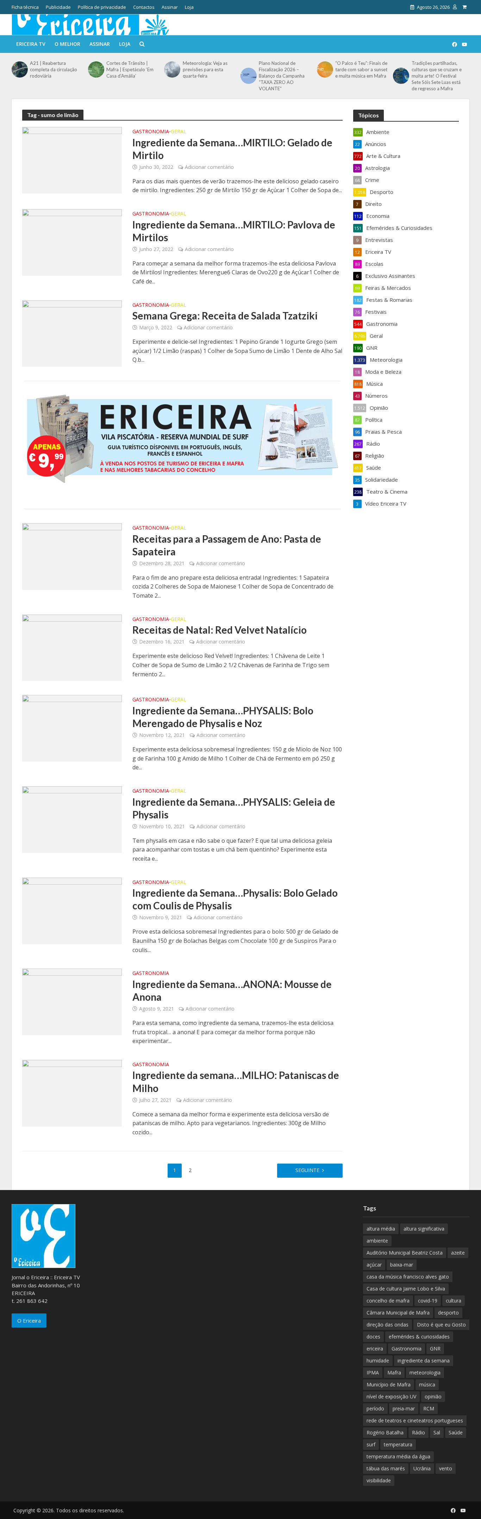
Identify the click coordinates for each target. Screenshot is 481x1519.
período (375, 1408)
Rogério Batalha (385, 1432)
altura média (381, 1228)
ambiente (377, 1240)
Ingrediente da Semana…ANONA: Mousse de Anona (232, 990)
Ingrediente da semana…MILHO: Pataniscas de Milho (235, 1081)
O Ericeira (29, 1320)
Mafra (394, 1372)
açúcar (374, 1264)
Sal (436, 1432)
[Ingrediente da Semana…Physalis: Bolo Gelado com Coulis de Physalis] (72, 910)
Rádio (418, 1432)
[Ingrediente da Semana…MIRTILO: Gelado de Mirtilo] (72, 160)
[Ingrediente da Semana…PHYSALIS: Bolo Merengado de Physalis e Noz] (72, 728)
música (427, 1384)
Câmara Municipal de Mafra (398, 1312)
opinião (433, 1396)
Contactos (144, 7)
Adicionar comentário (209, 167)
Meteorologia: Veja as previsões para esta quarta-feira (205, 69)
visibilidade (379, 1480)
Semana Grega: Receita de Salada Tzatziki (225, 316)
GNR (435, 1348)
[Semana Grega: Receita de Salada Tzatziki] (72, 333)
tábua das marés (386, 1468)
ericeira (375, 1348)
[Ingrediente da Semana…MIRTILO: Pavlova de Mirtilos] (72, 242)
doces (373, 1336)
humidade (378, 1360)
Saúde (456, 1432)
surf (371, 1444)
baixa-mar (401, 1264)
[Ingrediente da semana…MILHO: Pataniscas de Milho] (72, 1093)
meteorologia (425, 1372)
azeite (458, 1252)
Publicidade (58, 7)
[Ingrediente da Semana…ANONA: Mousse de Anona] (72, 1001)
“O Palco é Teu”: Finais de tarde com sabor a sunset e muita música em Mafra (361, 69)
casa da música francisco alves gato (408, 1276)
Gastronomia (150, 132)
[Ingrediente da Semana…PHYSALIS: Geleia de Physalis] (72, 819)
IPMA (373, 1372)
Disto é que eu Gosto (441, 1324)
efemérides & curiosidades (419, 1336)
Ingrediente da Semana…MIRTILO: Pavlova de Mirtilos (233, 231)
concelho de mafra (388, 1300)
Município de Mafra (389, 1384)
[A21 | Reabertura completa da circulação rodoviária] (19, 69)
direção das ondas (387, 1324)
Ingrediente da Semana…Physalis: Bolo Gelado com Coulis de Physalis (235, 899)
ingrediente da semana (424, 1360)
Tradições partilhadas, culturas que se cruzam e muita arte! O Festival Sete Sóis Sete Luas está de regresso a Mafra (437, 75)
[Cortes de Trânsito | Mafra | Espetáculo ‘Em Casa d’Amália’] (95, 69)
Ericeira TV (30, 44)
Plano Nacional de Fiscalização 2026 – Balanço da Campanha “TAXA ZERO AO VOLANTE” (282, 75)
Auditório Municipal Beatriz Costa (405, 1252)
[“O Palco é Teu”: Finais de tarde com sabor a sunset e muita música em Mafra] (324, 69)
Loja (189, 7)
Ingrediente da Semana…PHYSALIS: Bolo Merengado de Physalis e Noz (222, 716)
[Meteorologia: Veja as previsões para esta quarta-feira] (171, 69)
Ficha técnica (25, 7)
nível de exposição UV (391, 1396)
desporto (448, 1312)
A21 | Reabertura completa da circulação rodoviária (53, 69)
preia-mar (404, 1408)
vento (445, 1468)
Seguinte (307, 1170)
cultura (453, 1300)
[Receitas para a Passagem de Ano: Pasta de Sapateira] (72, 556)
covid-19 (427, 1300)
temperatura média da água (398, 1456)
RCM (428, 1408)
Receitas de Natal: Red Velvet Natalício (219, 630)
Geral (178, 132)
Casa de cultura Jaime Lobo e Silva (406, 1288)
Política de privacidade (102, 7)
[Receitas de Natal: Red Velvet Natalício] (72, 647)
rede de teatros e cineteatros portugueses (415, 1420)
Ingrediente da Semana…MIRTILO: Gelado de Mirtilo (232, 148)
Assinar (170, 7)
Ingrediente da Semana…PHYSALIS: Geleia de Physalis (233, 808)
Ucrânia (422, 1468)
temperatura (398, 1444)
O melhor (67, 44)
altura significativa (424, 1228)
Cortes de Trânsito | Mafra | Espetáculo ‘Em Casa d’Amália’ (130, 69)
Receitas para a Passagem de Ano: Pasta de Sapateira (226, 545)
